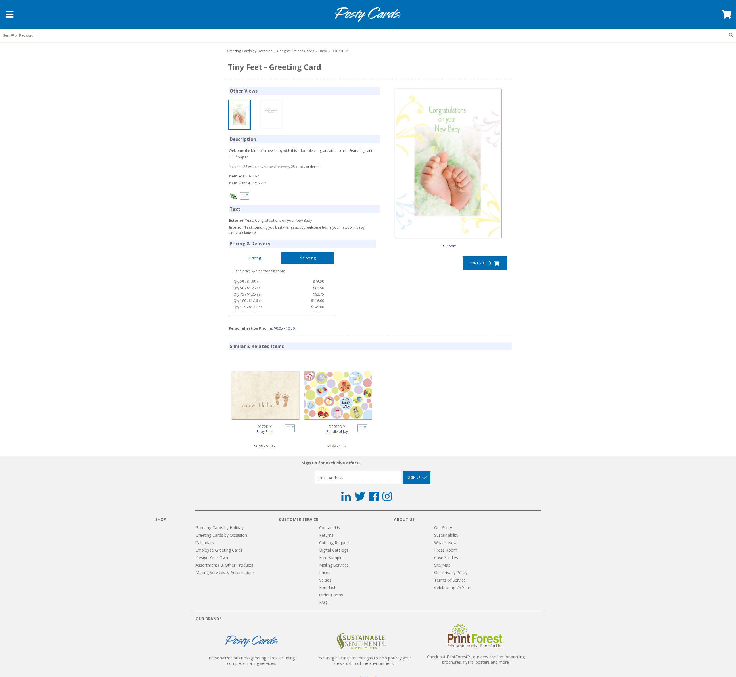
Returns (326, 535)
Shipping (308, 258)
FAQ (323, 602)
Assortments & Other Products (224, 565)
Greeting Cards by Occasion (250, 51)
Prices (324, 572)
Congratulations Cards (295, 51)
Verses (325, 580)
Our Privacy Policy (450, 572)
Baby (323, 51)
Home (368, 14)
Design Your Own (211, 557)
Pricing (255, 258)
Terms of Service (450, 580)
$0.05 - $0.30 (284, 328)
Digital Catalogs (333, 550)
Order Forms (331, 595)
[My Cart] (726, 16)
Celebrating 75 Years (453, 587)
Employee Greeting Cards (219, 550)
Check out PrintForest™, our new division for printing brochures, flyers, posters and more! (476, 659)
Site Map (442, 565)
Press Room (445, 550)
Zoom (451, 246)
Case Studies (446, 557)
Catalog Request (334, 542)
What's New (445, 542)
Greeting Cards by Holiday (219, 527)
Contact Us (329, 527)
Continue (478, 263)
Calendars (204, 542)
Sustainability (446, 535)
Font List (327, 587)
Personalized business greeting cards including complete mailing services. (252, 660)
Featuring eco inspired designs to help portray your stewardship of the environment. (364, 660)
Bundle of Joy (337, 431)
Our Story (443, 527)
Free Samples (331, 557)
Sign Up (414, 477)
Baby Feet (264, 431)
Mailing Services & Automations (225, 572)
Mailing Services (334, 565)
